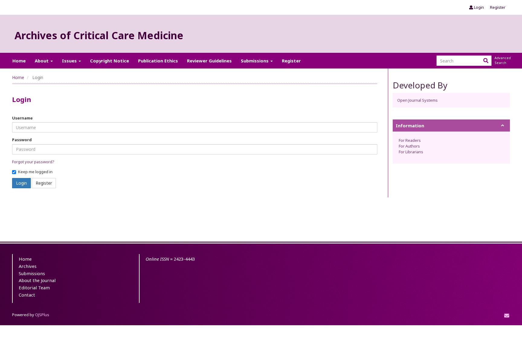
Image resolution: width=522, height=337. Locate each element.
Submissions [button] (255, 61)
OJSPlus (42, 314)
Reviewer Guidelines (209, 61)
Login (478, 7)
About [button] (42, 61)
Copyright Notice (109, 61)
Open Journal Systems (417, 100)
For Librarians (411, 151)
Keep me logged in (35, 171)
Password (22, 139)
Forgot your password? (33, 161)
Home (19, 61)
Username (22, 118)
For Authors (409, 146)
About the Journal (37, 280)
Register (497, 7)
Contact (27, 295)
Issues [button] (70, 61)
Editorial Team (34, 288)
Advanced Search (502, 60)
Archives (28, 266)
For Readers (410, 140)
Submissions (32, 273)
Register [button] (44, 183)
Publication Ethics (158, 61)
